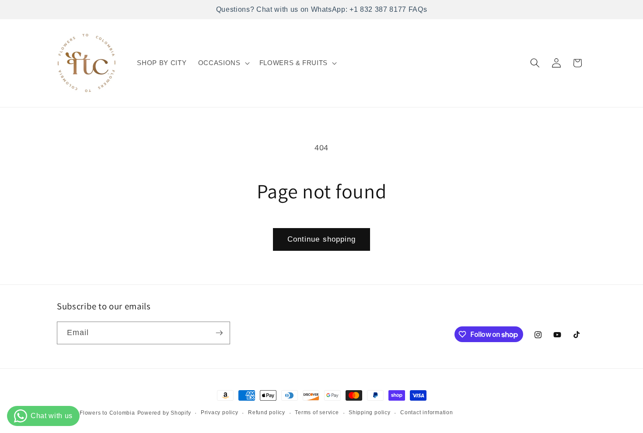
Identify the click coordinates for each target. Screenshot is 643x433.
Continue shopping (321, 239)
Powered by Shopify (164, 413)
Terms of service (317, 412)
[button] (223, 63)
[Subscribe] (219, 333)
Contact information (426, 412)
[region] (321, 9)
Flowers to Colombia (107, 413)
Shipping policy (370, 412)
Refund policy (266, 412)
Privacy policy (219, 412)
